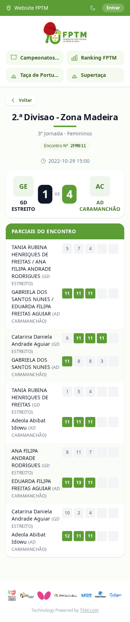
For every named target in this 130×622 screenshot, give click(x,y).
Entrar (113, 8)
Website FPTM (31, 7)
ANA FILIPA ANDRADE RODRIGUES (26, 458)
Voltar (25, 100)
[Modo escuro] (93, 8)
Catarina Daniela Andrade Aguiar (32, 340)
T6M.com (89, 610)
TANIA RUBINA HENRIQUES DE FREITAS (30, 397)
